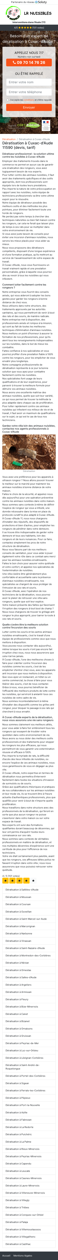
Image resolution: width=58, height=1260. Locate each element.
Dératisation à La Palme (18, 1141)
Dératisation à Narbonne (19, 933)
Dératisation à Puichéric (19, 1134)
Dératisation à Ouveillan (19, 911)
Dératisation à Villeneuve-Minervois (25, 1192)
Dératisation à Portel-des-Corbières (25, 1075)
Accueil (6, 1255)
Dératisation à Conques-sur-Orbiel (24, 1214)
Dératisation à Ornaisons (19, 1028)
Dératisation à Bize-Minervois (22, 1006)
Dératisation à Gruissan (18, 1035)
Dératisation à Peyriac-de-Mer (22, 1043)
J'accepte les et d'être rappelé (31, 99)
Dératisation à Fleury (17, 999)
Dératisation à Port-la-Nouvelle (23, 1105)
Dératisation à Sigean (17, 1083)
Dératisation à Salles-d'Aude (21, 977)
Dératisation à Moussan (18, 897)
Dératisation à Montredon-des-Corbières (28, 955)
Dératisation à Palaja (17, 1222)
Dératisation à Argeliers (18, 984)
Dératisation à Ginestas (18, 970)
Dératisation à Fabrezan (19, 1119)
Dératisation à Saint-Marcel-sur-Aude (26, 918)
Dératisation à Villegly (17, 1200)
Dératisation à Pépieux (18, 1097)
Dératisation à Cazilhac (18, 1244)
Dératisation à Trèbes (17, 1207)
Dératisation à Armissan (19, 992)
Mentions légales (22, 1255)
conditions (29, 99)
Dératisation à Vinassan (18, 940)
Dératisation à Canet (17, 1014)
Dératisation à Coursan (18, 904)
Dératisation (9, 139)
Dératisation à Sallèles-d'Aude (22, 889)
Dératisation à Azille (16, 1112)
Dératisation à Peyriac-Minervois (23, 1156)
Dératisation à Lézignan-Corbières (24, 1057)
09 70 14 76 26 (30, 62)
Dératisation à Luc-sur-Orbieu (22, 1050)
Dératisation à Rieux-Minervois (22, 1148)
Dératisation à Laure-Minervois (22, 1185)
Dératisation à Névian (17, 962)
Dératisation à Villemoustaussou (23, 1229)
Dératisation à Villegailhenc (20, 1236)
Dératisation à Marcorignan (20, 926)
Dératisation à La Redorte (19, 1127)
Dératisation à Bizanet (18, 1021)
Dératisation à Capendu (18, 1163)
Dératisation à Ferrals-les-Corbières (25, 1090)
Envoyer (29, 107)
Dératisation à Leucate (18, 1171)
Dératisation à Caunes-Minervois (24, 1178)
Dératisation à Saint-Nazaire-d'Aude (25, 948)
